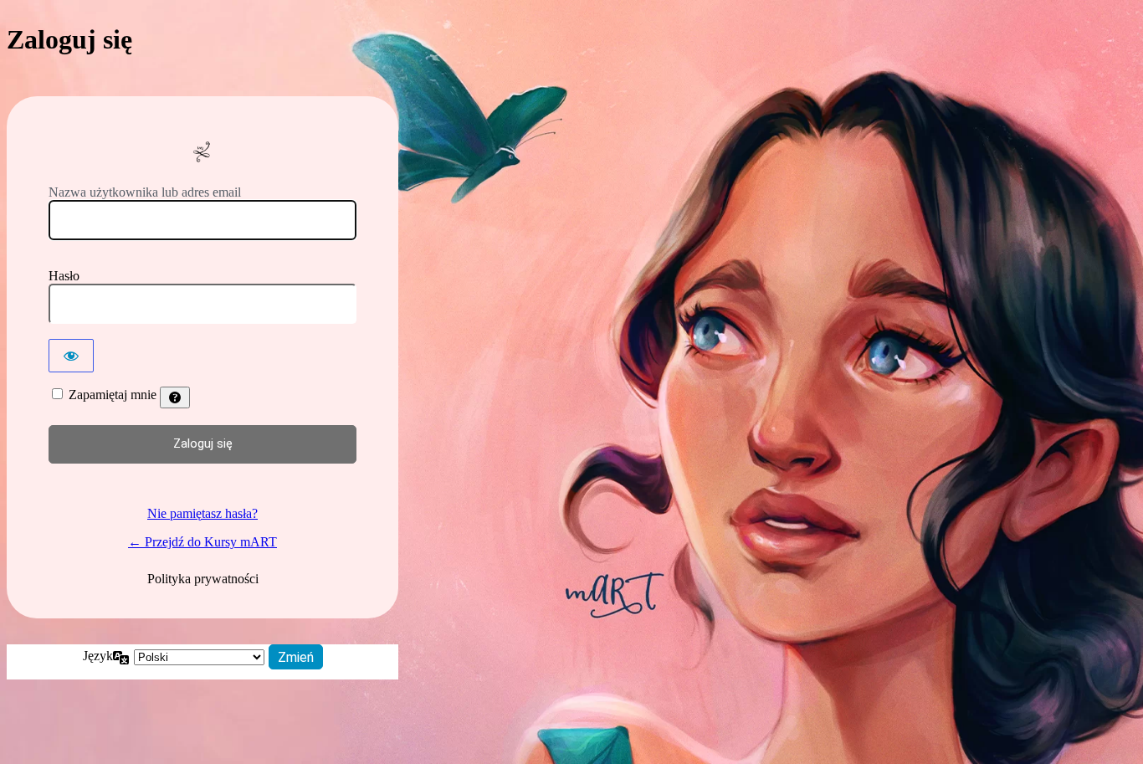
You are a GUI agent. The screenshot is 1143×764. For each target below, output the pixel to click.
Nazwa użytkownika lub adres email (145, 192)
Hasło (64, 276)
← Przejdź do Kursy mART (202, 542)
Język (98, 656)
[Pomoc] (175, 397)
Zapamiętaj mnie (112, 394)
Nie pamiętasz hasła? (202, 513)
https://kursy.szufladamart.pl (202, 151)
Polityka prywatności (203, 579)
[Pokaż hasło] (71, 355)
